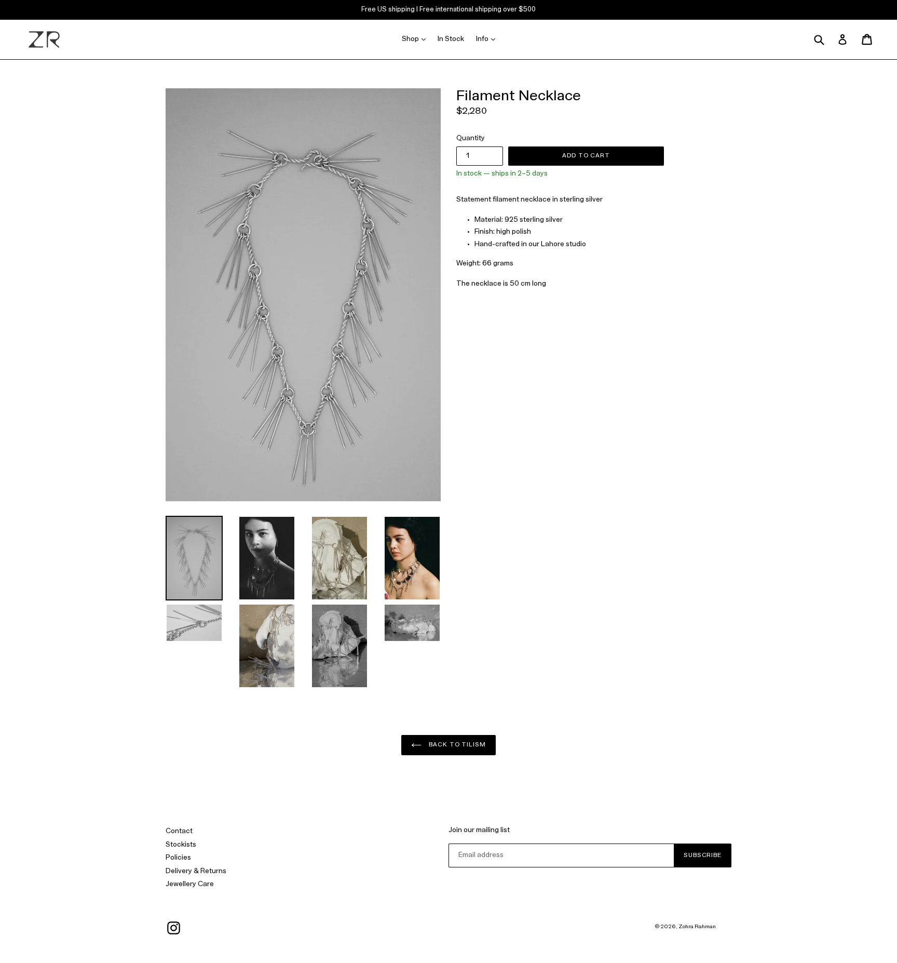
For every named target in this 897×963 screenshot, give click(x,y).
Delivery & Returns (196, 871)
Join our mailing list (479, 830)
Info (488, 39)
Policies (178, 858)
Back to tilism (456, 744)
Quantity (470, 138)
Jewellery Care (190, 884)
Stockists (181, 845)
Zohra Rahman (697, 927)
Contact (179, 831)
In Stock (451, 39)
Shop (416, 39)
